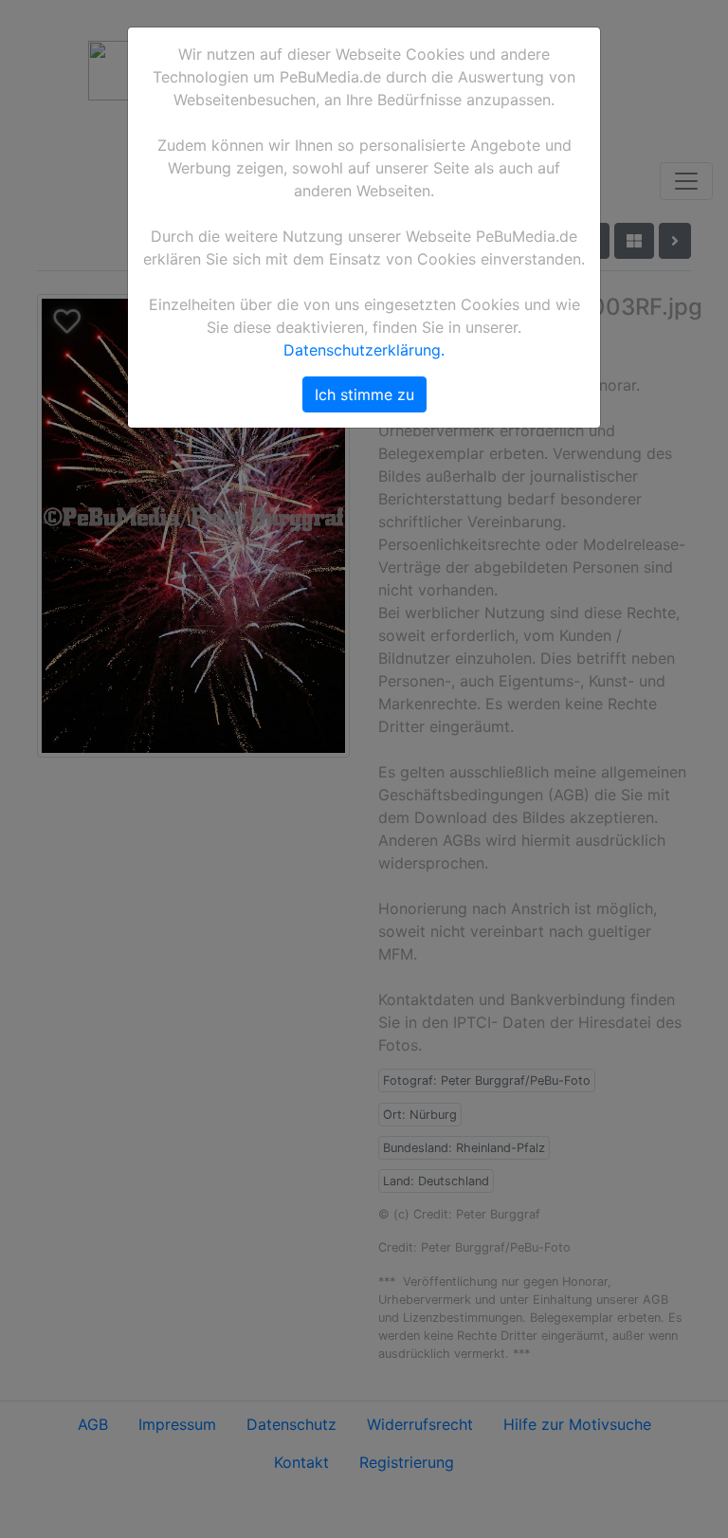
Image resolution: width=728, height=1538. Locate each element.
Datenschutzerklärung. (364, 349)
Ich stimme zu (364, 394)
